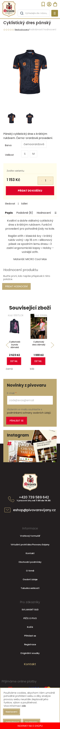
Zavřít (32, 203)
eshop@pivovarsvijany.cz (34, 510)
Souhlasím (31, 722)
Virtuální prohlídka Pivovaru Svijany (30, 544)
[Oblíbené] (43, 4)
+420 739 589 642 (34, 499)
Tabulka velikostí (30, 588)
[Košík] (55, 4)
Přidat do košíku (30, 190)
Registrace (30, 644)
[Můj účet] (49, 4)
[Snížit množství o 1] (39, 179)
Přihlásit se (17, 420)
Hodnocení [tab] (44, 213)
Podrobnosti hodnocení (42, 29)
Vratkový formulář (30, 535)
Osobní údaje (30, 579)
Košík (30, 627)
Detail (14, 361)
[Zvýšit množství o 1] (51, 179)
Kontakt (30, 553)
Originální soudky (30, 653)
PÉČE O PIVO (30, 618)
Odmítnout (12, 722)
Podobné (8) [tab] (24, 213)
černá (9, 369)
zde (24, 706)
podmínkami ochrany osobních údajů (29, 412)
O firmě (30, 570)
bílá (32, 369)
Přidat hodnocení (16, 286)
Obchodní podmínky (30, 562)
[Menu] (54, 13)
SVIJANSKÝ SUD (30, 609)
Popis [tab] (9, 213)
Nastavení (11, 711)
